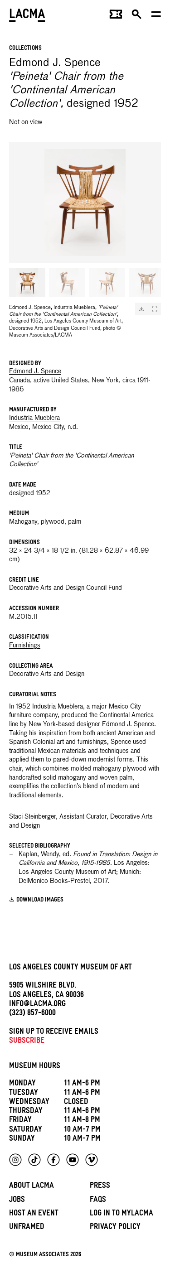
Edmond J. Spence (35, 371)
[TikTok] (34, 1159)
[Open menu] (156, 16)
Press (100, 1186)
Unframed (26, 1228)
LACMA (27, 16)
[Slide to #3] (107, 282)
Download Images (39, 900)
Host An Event (33, 1214)
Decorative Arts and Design (46, 674)
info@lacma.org (37, 1005)
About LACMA (31, 1186)
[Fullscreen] (154, 309)
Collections (25, 48)
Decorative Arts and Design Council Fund (65, 588)
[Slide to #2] (67, 282)
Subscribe (26, 1041)
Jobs (17, 1200)
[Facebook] (53, 1159)
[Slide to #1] (27, 282)
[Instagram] (15, 1159)
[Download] (141, 309)
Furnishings (24, 645)
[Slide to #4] (147, 282)
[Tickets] (115, 16)
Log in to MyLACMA (121, 1214)
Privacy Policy (115, 1228)
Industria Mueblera (34, 418)
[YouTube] (72, 1159)
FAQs (98, 1200)
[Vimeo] (91, 1159)
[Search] (136, 16)
